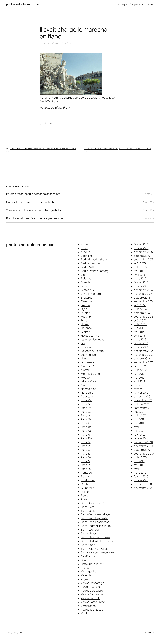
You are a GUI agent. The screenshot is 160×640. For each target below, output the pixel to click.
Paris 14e (86, 415)
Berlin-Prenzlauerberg (95, 271)
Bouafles (86, 282)
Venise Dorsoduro (92, 590)
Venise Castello (90, 587)
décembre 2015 (143, 252)
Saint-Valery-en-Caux (94, 549)
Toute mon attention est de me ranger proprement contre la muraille (117, 148)
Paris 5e (86, 453)
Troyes (85, 568)
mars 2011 (140, 431)
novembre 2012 (143, 355)
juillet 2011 (140, 415)
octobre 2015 (142, 256)
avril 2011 (139, 427)
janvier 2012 (141, 392)
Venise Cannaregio (92, 583)
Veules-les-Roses (92, 609)
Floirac (85, 324)
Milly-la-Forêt (89, 381)
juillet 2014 (140, 309)
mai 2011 (139, 423)
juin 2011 (139, 419)
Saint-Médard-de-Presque (97, 541)
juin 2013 (139, 328)
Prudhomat (88, 480)
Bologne (86, 278)
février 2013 (141, 343)
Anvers (85, 244)
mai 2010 (139, 465)
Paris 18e (86, 427)
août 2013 (140, 320)
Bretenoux (87, 290)
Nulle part (87, 392)
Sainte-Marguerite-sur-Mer (98, 552)
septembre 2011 (143, 408)
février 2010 (141, 476)
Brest (84, 286)
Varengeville (88, 571)
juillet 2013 (140, 324)
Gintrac (85, 332)
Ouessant (87, 396)
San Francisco (89, 556)
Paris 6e (86, 457)
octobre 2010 (142, 450)
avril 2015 (139, 275)
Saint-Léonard (90, 529)
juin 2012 (139, 374)
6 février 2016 (148, 210)
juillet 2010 (140, 457)
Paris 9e (86, 469)
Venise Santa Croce (93, 602)
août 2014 (140, 305)
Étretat (85, 313)
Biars (84, 275)
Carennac (87, 301)
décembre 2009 (144, 484)
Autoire (85, 252)
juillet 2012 (140, 370)
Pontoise (86, 472)
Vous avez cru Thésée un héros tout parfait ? (33, 210)
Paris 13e (86, 412)
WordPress (149, 632)
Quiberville (87, 488)
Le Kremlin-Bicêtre (92, 351)
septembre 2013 (144, 316)
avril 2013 (139, 335)
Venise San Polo (90, 598)
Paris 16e (86, 423)
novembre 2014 (143, 294)
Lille (83, 358)
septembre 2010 (144, 453)
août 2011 (139, 412)
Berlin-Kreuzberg (91, 263)
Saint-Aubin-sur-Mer (94, 503)
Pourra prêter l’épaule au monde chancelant (33, 193)
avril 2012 (139, 381)
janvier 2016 (141, 248)
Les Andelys (88, 355)
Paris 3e (85, 446)
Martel (85, 370)
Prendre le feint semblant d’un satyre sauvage (34, 218)
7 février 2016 (148, 202)
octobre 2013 (142, 313)
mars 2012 (140, 385)
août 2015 (140, 263)
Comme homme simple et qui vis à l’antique (32, 202)
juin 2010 (139, 461)
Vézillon (86, 613)
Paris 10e (86, 400)
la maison (86, 347)
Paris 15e (86, 419)
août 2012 (140, 366)
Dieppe (85, 305)
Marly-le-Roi (88, 366)
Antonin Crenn (52, 43)
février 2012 (141, 389)
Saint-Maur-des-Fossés (95, 537)
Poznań (85, 476)
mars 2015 (140, 278)
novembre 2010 (143, 446)
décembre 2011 (143, 396)
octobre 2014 (142, 297)
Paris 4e (86, 450)
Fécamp (86, 316)
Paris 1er (86, 434)
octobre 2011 (141, 404)
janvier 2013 (141, 347)
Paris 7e (85, 461)
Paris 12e (86, 408)
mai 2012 (139, 377)
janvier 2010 (141, 480)
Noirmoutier (88, 389)
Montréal (86, 385)
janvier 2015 (141, 286)
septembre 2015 (144, 259)
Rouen (85, 499)
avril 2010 (139, 469)
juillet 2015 (140, 267)
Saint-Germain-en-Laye (95, 514)
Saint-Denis (88, 510)
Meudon (86, 377)
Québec (86, 484)
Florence (86, 328)
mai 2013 (139, 332)
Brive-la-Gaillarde (91, 294)
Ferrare (85, 320)
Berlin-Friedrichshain (94, 259)
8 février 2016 (148, 194)
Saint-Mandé (89, 533)
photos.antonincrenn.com (23, 4)
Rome (84, 495)
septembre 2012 (144, 362)
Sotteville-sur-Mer (92, 564)
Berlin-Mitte (88, 267)
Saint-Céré (66, 43)
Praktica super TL (48, 123)
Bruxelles (86, 297)
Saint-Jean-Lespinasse (95, 522)
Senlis (84, 560)
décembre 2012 (143, 351)
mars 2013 (140, 339)
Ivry (83, 343)
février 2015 (141, 282)
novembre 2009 (144, 488)
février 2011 (141, 434)
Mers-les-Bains (90, 374)
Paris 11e (86, 404)
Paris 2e (85, 442)
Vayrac (85, 579)
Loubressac (88, 362)
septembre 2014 (144, 301)
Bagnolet (86, 256)
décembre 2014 (143, 290)
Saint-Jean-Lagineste (94, 518)
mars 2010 (140, 472)
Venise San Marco (92, 594)
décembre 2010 (143, 442)
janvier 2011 (141, 438)
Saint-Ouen (88, 545)
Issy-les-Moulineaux (93, 339)
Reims (85, 492)
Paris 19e (86, 431)
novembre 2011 (143, 400)
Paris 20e (86, 438)
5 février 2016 (148, 218)
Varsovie (86, 575)
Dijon (84, 309)
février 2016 (141, 244)
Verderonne (88, 606)
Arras (84, 248)
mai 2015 (139, 271)
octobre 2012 (142, 358)
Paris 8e (85, 465)
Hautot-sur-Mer (91, 335)
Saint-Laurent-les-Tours (96, 526)
